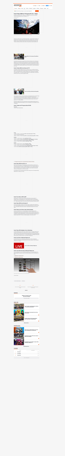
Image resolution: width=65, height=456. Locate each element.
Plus (46, 5)
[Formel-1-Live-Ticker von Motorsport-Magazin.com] (26, 245)
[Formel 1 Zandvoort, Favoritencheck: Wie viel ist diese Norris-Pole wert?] (26, 313)
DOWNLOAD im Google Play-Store (18, 255)
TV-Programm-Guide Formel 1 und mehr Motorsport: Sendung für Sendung (24, 161)
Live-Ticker (27, 8)
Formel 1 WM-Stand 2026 (26, 357)
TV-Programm (41, 8)
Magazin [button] (35, 5)
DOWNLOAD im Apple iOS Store (18, 257)
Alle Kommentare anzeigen (26, 298)
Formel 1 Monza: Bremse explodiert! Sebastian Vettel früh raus (33, 287)
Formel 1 (16, 8)
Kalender (45, 8)
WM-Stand (38, 8)
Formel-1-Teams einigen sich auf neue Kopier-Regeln (20, 287)
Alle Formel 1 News (26, 322)
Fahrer (20, 350)
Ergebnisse (34, 8)
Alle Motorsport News (26, 346)
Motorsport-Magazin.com (18, 6)
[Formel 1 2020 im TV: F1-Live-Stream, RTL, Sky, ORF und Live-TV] (26, 56)
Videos (22, 8)
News (24, 8)
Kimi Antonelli (19, 351)
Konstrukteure (33, 350)
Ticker (39, 5)
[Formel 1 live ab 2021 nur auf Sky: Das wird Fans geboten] (26, 91)
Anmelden (43, 5)
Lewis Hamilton (19, 353)
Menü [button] (51, 5)
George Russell (19, 355)
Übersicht (19, 8)
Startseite (26, 290)
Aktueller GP (30, 8)
